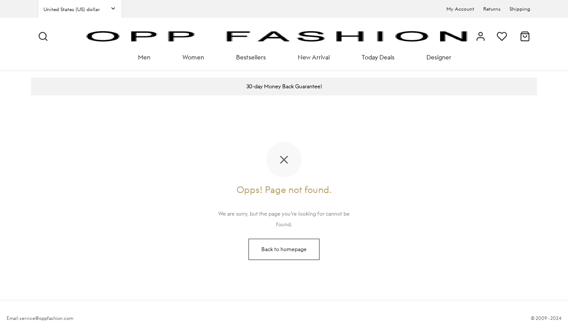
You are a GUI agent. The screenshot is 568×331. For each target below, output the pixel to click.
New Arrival (314, 57)
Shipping (519, 9)
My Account (460, 9)
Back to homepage (284, 249)
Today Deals (378, 57)
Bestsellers (251, 57)
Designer (438, 57)
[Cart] (525, 36)
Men (144, 57)
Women (193, 57)
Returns (492, 9)
